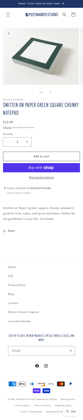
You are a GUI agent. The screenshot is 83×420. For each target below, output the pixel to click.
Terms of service (42, 405)
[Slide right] (50, 92)
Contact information (31, 411)
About (12, 267)
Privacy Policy (17, 285)
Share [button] (11, 230)
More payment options (41, 177)
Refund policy (68, 399)
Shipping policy (63, 405)
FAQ (10, 276)
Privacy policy (22, 405)
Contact (13, 303)
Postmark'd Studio (26, 399)
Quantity (8, 134)
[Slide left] (32, 92)
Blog (11, 294)
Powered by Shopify (46, 399)
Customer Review (19, 321)
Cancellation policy (56, 411)
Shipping (7, 127)
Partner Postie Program (23, 312)
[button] (8, 14)
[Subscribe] (70, 350)
